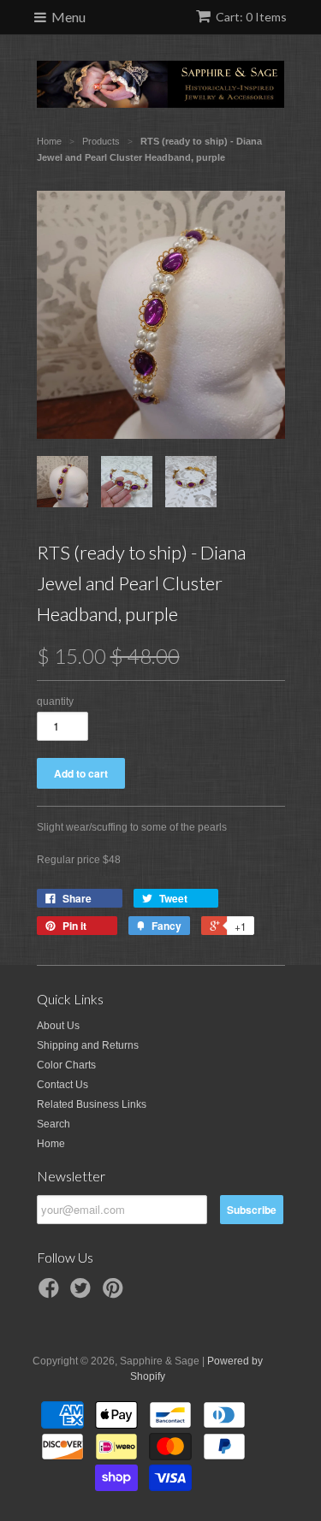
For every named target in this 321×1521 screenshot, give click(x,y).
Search (53, 1124)
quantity (55, 701)
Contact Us (62, 1085)
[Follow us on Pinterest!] (115, 1293)
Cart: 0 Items (251, 16)
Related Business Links (91, 1104)
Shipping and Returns (88, 1045)
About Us (58, 1026)
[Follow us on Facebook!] (51, 1293)
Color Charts (66, 1065)
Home (51, 1144)
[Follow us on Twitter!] (83, 1293)
